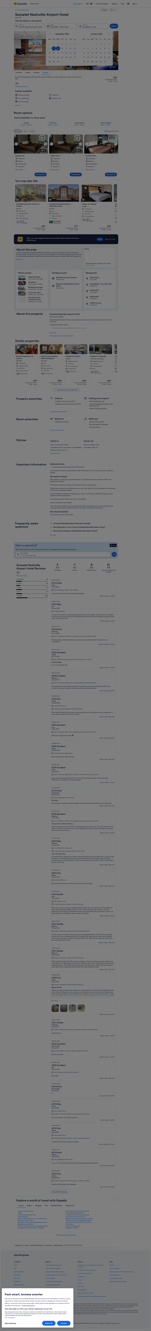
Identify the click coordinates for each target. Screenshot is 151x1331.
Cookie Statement (28, 1305)
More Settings (10, 1323)
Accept (64, 1323)
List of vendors (10, 1317)
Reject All (49, 1323)
